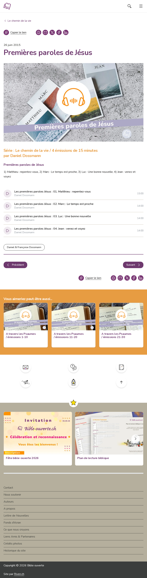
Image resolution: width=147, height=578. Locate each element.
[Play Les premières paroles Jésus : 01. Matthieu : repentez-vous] (7, 194)
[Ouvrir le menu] (141, 6)
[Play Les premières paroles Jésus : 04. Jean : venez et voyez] (7, 231)
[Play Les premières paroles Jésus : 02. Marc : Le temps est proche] (7, 206)
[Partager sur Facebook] (59, 32)
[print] (38, 32)
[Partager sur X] (52, 32)
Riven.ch (19, 574)
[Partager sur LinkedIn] (65, 32)
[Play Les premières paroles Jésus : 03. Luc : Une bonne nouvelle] (7, 218)
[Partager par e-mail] (45, 32)
